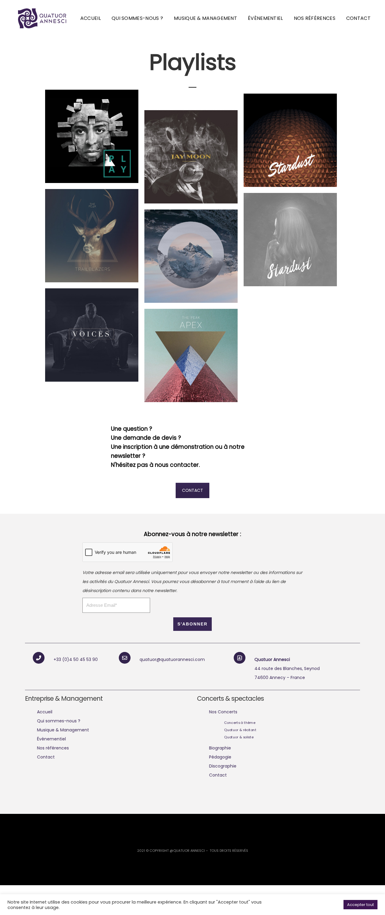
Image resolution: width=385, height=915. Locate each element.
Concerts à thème (239, 722)
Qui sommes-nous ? (137, 18)
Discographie (222, 766)
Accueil (90, 18)
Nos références (314, 18)
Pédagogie (220, 757)
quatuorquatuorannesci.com (172, 659)
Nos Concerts (223, 712)
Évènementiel (265, 18)
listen (115, 163)
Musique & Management (205, 18)
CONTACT (192, 490)
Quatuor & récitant (240, 729)
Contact (358, 18)
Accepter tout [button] (360, 904)
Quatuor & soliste (239, 737)
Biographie (220, 748)
